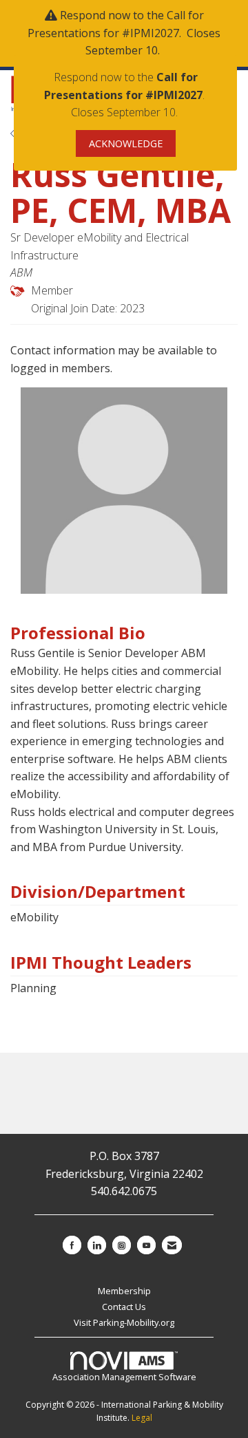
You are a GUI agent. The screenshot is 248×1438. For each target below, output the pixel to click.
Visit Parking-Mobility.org (124, 1322)
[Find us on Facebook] (72, 1245)
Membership (124, 1291)
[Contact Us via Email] (172, 1245)
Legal (142, 1418)
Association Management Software (124, 1377)
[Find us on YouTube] (146, 1245)
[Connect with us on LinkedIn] (96, 1245)
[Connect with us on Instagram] (121, 1245)
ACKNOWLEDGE (126, 143)
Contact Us (124, 1306)
